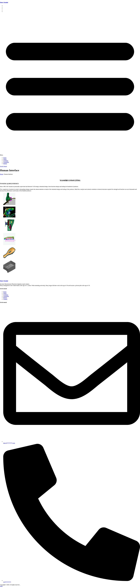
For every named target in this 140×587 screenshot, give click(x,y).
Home (4, 157)
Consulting (6, 162)
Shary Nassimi (4, 2)
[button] (70, 85)
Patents (5, 11)
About (4, 159)
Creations (5, 160)
